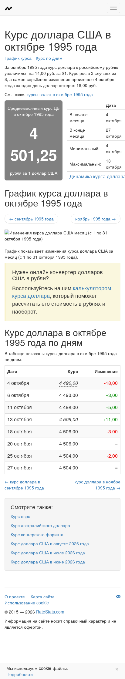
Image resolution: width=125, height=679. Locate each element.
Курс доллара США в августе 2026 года (50, 543)
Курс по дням (49, 58)
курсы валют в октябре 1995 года (60, 94)
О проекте (15, 596)
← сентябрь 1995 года (31, 219)
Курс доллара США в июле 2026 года (48, 553)
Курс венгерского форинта (37, 534)
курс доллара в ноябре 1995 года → (97, 485)
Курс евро (20, 516)
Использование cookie (27, 603)
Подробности (19, 674)
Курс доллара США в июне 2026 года (48, 562)
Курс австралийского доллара (40, 525)
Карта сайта (43, 596)
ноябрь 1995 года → (95, 219)
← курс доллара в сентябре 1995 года (24, 485)
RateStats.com (50, 612)
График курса (18, 58)
